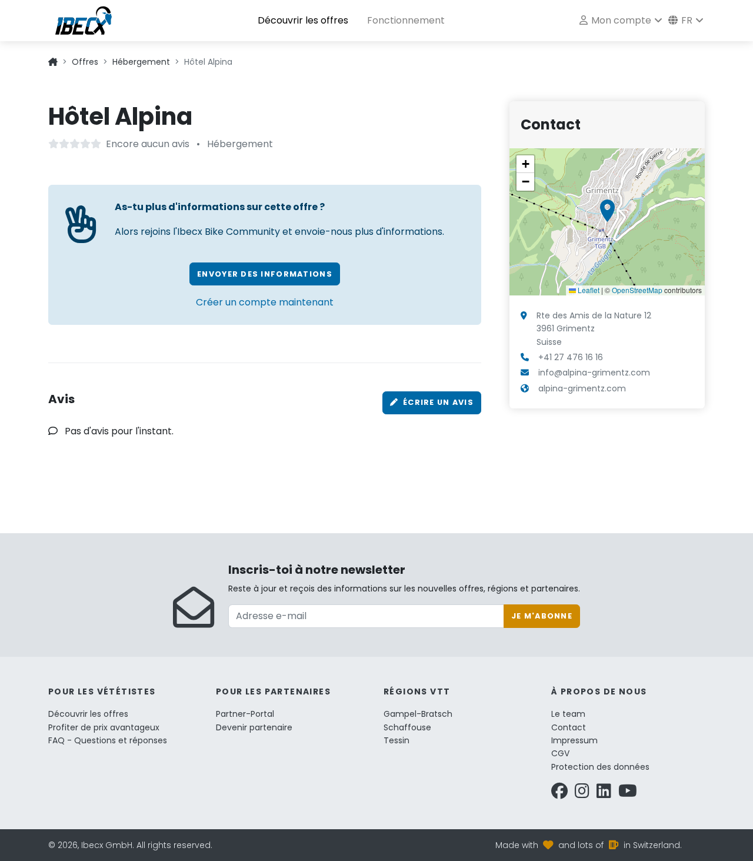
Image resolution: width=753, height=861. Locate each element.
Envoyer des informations (264, 274)
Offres (85, 62)
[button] (607, 211)
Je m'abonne (541, 616)
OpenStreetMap (637, 290)
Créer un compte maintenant (265, 302)
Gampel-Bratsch (418, 714)
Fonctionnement (406, 20)
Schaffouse (407, 727)
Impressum (574, 740)
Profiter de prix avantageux (103, 727)
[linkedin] (604, 794)
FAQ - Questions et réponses (107, 740)
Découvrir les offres (303, 20)
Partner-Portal (245, 714)
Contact (568, 727)
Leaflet (587, 290)
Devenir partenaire (254, 727)
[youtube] (627, 794)
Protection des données (600, 767)
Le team (568, 714)
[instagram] (582, 794)
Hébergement (141, 62)
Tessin (396, 740)
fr (685, 20)
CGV (560, 753)
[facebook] (559, 794)
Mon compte (620, 20)
